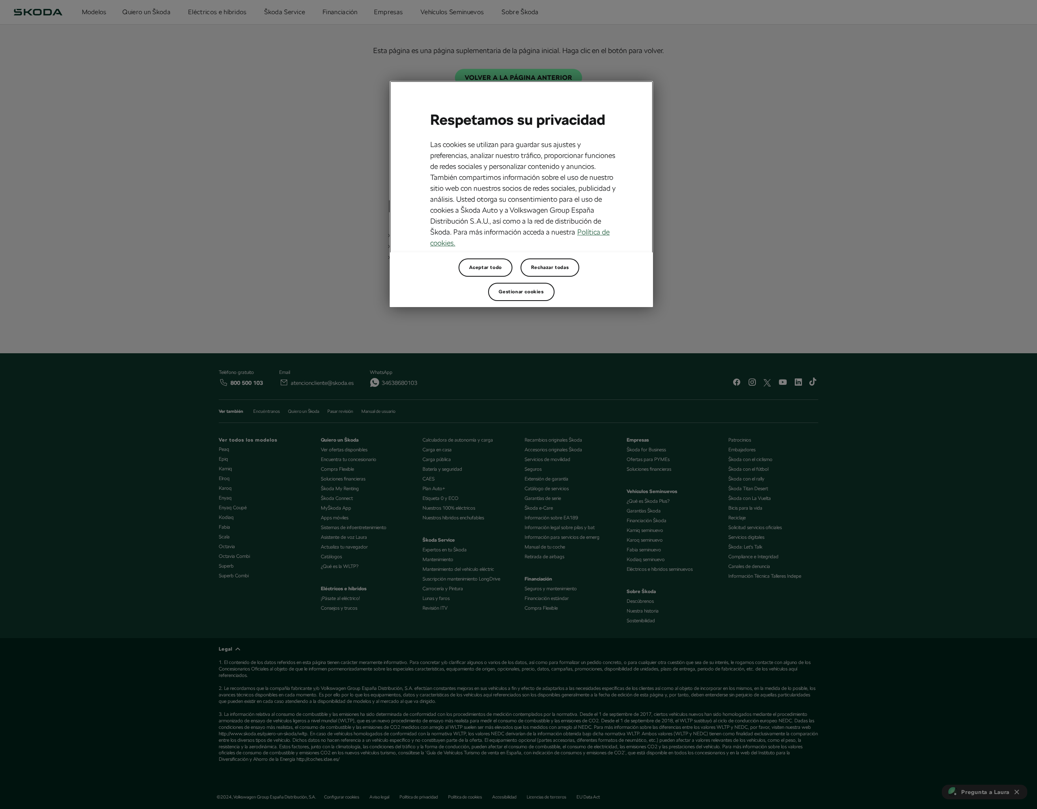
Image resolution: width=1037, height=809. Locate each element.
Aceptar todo (485, 267)
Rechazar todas (550, 267)
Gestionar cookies (521, 292)
